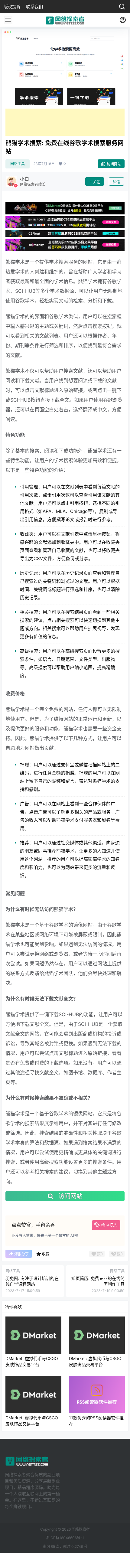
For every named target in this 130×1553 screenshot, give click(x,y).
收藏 (45, 1254)
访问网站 (114, 164)
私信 (116, 182)
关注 (96, 182)
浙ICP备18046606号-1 (65, 1537)
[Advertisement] (65, 122)
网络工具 (17, 163)
